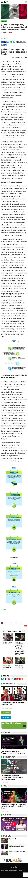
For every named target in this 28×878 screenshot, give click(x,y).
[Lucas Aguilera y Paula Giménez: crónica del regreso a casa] (14, 693)
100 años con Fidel (12, 838)
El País (3, 610)
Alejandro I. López (8, 622)
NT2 (21, 622)
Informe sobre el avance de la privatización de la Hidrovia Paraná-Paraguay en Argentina (12, 777)
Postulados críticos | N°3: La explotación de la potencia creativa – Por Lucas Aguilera (13, 806)
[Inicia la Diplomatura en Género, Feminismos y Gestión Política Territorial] (14, 742)
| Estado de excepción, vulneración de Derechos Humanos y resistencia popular (17, 845)
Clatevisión (7, 815)
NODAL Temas (4, 21)
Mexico (17, 622)
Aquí (24, 725)
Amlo (13, 622)
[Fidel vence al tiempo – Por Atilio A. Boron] (8, 637)
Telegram (7, 717)
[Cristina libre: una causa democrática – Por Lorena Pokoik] (20, 660)
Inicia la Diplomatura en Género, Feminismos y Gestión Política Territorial (13, 752)
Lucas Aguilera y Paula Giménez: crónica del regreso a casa (13, 703)
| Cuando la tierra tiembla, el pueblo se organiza (17, 852)
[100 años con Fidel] (4, 840)
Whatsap (7, 712)
